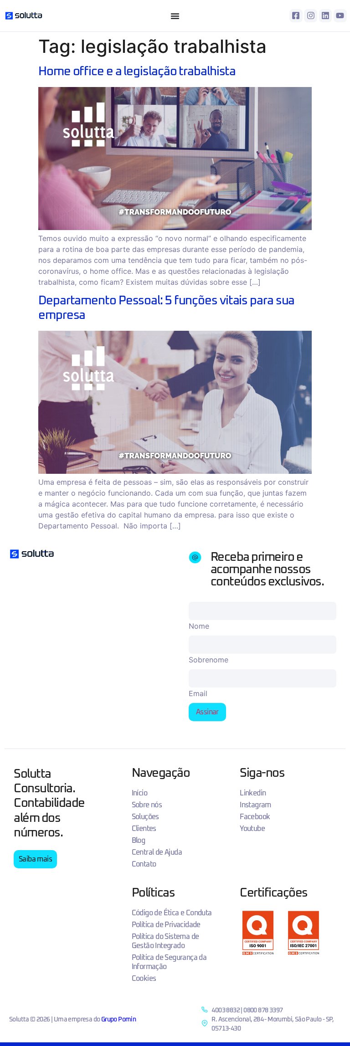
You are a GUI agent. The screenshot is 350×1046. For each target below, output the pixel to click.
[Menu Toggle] (175, 16)
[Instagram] (310, 15)
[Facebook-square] (296, 15)
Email (198, 693)
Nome (199, 626)
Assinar (207, 712)
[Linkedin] (325, 15)
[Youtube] (340, 15)
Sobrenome (208, 659)
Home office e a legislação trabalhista (137, 72)
